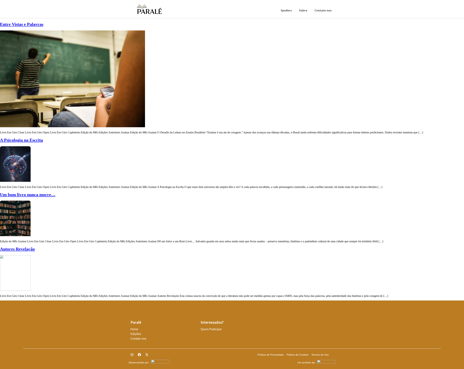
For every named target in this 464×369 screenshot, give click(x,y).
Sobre (303, 10)
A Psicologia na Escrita (21, 140)
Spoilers (286, 10)
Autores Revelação (17, 249)
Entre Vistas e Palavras (21, 24)
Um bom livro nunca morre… (27, 194)
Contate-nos (323, 10)
